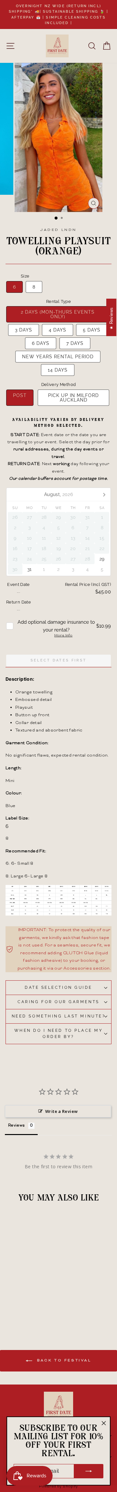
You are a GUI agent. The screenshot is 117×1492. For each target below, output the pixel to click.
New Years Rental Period (58, 356)
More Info (63, 636)
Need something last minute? (58, 1016)
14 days (58, 370)
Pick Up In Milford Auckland (73, 398)
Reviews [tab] (16, 1125)
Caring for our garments (58, 1002)
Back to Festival (63, 1360)
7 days (75, 343)
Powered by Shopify (58, 1487)
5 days (91, 330)
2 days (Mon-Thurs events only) (58, 314)
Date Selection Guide (58, 987)
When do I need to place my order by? (58, 1033)
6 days (40, 343)
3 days (23, 330)
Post (20, 395)
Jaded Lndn (58, 230)
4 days (57, 330)
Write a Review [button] (61, 1111)
